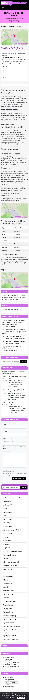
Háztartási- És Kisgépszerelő (13, 551)
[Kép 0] (13, 286)
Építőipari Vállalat (9, 636)
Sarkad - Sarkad (10, 327)
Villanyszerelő (8, 608)
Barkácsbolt (7, 512)
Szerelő (6, 587)
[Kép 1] (16, 286)
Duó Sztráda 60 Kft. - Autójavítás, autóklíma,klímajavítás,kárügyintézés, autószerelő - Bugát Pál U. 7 (13, 322)
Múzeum (6, 580)
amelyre (16, 297)
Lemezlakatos (8, 576)
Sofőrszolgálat (8, 583)
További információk (10, 698)
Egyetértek (21, 698)
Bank (5, 508)
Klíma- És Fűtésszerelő (11, 562)
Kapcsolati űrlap (9, 679)
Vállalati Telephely (9, 616)
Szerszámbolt (8, 594)
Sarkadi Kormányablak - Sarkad (15, 341)
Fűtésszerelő (7, 533)
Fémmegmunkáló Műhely (12, 530)
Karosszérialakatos (10, 555)
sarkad (10, 299)
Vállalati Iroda (8, 612)
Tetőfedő (6, 598)
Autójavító (7, 501)
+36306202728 (5, 195)
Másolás (23, 362)
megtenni (16, 295)
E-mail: (5, 431)
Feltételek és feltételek (11, 683)
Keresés (23, 487)
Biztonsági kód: (7, 438)
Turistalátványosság (10, 601)
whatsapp (5, 297)
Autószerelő (7, 505)
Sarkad (18, 26)
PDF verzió (18, 57)
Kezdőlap (4, 26)
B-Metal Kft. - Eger (11, 350)
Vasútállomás (8, 605)
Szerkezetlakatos (9, 591)
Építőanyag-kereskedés (11, 626)
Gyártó (5, 537)
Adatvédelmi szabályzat (11, 681)
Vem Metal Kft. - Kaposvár (13, 336)
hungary (21, 297)
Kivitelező (6, 558)
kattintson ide (21, 59)
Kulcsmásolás (8, 569)
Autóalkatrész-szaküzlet (11, 498)
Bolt (4, 516)
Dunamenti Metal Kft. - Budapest (15, 329)
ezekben (11, 297)
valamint (4, 299)
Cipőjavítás (7, 523)
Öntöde (12, 26)
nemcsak (10, 295)
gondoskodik (16, 299)
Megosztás (5, 55)
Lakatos (6, 573)
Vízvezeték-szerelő (9, 619)
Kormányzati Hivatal (10, 566)
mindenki (22, 295)
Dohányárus (7, 526)
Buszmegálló (7, 519)
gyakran (4, 295)
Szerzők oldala (9, 677)
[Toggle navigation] (3, 8)
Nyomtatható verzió (8, 57)
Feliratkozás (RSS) (10, 686)
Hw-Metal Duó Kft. (13, 254)
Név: (4, 424)
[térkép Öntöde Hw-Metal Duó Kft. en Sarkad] (14, 210)
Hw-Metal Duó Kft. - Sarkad (10, 309)
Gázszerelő (7, 541)
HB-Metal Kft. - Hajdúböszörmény (16, 338)
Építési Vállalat (8, 623)
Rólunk (7, 685)
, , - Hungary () (11, 190)
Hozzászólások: (7, 452)
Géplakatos (7, 548)
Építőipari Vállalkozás (10, 639)
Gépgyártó (7, 544)
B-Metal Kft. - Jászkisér (12, 343)
